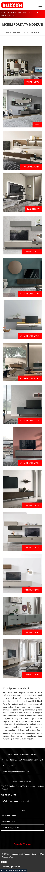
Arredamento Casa (14, 13)
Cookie (9, 870)
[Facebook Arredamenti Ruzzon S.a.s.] (2, 862)
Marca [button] (8, 32)
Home (3, 13)
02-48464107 (10, 795)
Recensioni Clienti (8, 815)
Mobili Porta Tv (29, 13)
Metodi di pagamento (10, 827)
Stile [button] (26, 32)
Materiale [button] (17, 32)
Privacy (3, 870)
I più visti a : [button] (34, 32)
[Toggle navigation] (40, 5)
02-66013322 (10, 766)
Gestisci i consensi (20, 870)
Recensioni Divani (8, 821)
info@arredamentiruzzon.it (18, 772)
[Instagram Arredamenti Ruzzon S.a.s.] (5, 862)
